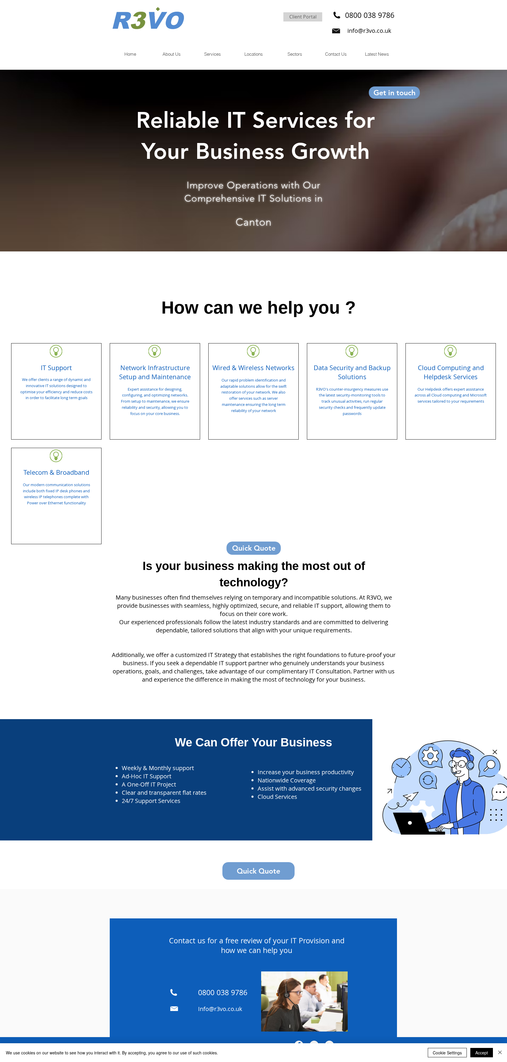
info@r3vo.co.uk (369, 31)
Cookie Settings (447, 1053)
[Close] (499, 1052)
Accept (481, 1053)
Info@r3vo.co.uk (220, 1009)
